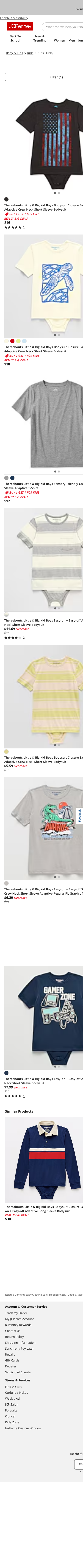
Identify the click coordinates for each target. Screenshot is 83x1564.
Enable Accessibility (14, 18)
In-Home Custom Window (23, 1428)
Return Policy (14, 1337)
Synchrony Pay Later (19, 1348)
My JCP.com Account (19, 1319)
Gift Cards (12, 1360)
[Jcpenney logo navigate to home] (20, 26)
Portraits (11, 1410)
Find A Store (13, 1387)
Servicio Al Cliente (18, 1372)
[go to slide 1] (55, 193)
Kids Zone (12, 1422)
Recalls (10, 1354)
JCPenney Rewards (18, 1325)
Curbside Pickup (16, 1393)
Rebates (11, 1366)
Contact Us (12, 1331)
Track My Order (16, 1313)
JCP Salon (11, 1404)
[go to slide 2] (59, 193)
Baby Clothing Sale (37, 1294)
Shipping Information (20, 1343)
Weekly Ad (12, 1398)
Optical (10, 1416)
